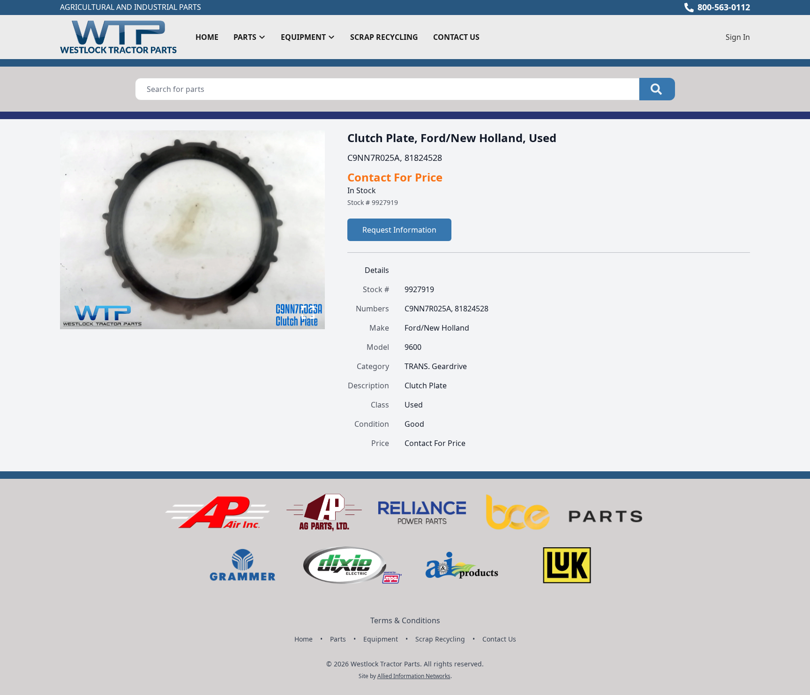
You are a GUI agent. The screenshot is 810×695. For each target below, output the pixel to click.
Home (206, 37)
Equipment (380, 639)
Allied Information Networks (413, 676)
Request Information (399, 230)
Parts (338, 639)
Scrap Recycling (384, 37)
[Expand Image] (308, 312)
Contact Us (456, 37)
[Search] (657, 89)
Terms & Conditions (405, 620)
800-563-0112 (724, 7)
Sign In (738, 37)
